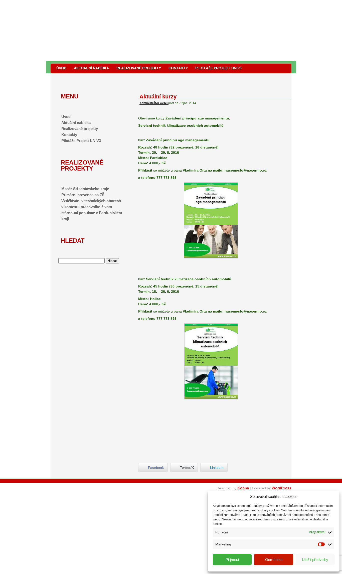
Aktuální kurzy (158, 96)
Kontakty (178, 68)
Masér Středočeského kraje (85, 189)
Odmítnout (273, 559)
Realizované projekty (138, 68)
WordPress (281, 488)
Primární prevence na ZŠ (82, 195)
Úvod (61, 68)
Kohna (243, 488)
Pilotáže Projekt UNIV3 (218, 68)
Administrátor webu (153, 103)
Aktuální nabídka (91, 68)
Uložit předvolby (315, 559)
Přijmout (232, 559)
